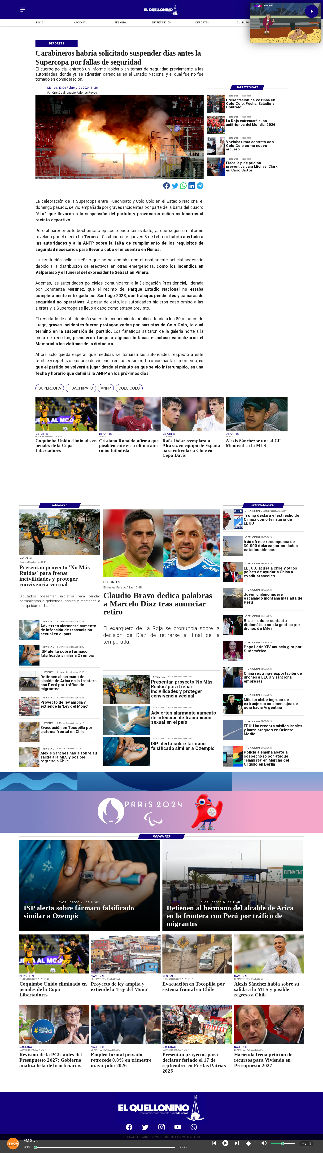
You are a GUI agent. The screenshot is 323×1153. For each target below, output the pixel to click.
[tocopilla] (29, 732)
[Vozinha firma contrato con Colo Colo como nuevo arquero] (216, 146)
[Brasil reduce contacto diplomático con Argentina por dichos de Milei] (233, 625)
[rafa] (193, 431)
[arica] (29, 681)
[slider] (35, 1147)
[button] (49, 388)
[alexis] (256, 431)
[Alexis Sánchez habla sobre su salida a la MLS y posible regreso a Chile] (29, 757)
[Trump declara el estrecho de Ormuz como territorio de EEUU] (233, 519)
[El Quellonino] (22, 12)
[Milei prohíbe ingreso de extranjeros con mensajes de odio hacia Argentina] (233, 704)
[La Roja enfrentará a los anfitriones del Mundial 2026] (216, 125)
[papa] (233, 651)
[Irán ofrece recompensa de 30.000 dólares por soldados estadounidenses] (233, 546)
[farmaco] (29, 655)
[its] (29, 630)
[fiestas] (197, 1043)
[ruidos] (59, 554)
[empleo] (126, 1043)
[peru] (233, 598)
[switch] (251, 1143)
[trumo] (233, 572)
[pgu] (54, 1043)
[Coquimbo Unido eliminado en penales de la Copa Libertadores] (66, 431)
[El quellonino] (161, 15)
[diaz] (161, 576)
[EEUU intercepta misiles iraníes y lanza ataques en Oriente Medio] (233, 730)
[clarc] (216, 167)
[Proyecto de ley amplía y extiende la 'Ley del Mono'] (29, 706)
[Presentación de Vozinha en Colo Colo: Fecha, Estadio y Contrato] (216, 104)
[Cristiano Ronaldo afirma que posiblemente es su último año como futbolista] (130, 431)
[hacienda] (269, 1043)
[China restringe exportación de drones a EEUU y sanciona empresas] (233, 677)
